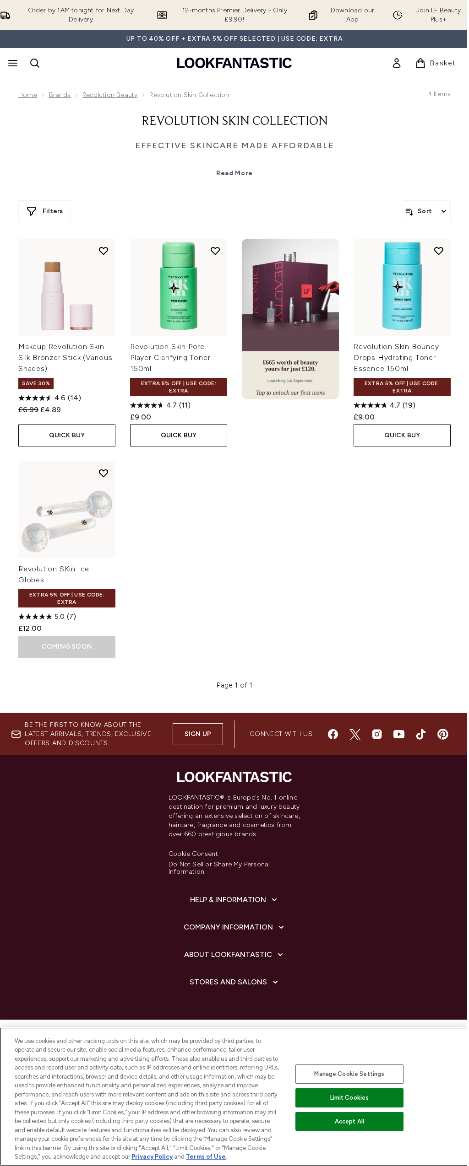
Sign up (198, 734)
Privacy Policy (152, 1156)
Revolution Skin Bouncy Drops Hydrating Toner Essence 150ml (396, 357)
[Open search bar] (35, 63)
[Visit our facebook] (333, 734)
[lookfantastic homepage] (234, 63)
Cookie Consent (193, 854)
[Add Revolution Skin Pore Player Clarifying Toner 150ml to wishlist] (215, 251)
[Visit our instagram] (377, 734)
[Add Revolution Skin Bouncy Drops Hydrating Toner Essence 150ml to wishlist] (439, 251)
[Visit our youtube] (399, 734)
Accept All (349, 1121)
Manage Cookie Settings (349, 1073)
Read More (234, 173)
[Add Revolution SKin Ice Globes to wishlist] (104, 473)
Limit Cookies (349, 1097)
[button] (290, 319)
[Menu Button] (12, 63)
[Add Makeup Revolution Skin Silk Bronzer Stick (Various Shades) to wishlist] (104, 251)
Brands (60, 95)
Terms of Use (206, 1156)
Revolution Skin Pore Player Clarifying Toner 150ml (170, 357)
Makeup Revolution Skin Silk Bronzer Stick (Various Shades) (65, 357)
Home (27, 95)
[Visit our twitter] (355, 734)
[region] (234, 1096)
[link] (397, 63)
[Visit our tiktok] (421, 734)
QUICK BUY (67, 435)
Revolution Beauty (109, 95)
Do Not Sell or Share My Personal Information (219, 868)
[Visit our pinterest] (443, 734)
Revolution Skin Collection (235, 121)
